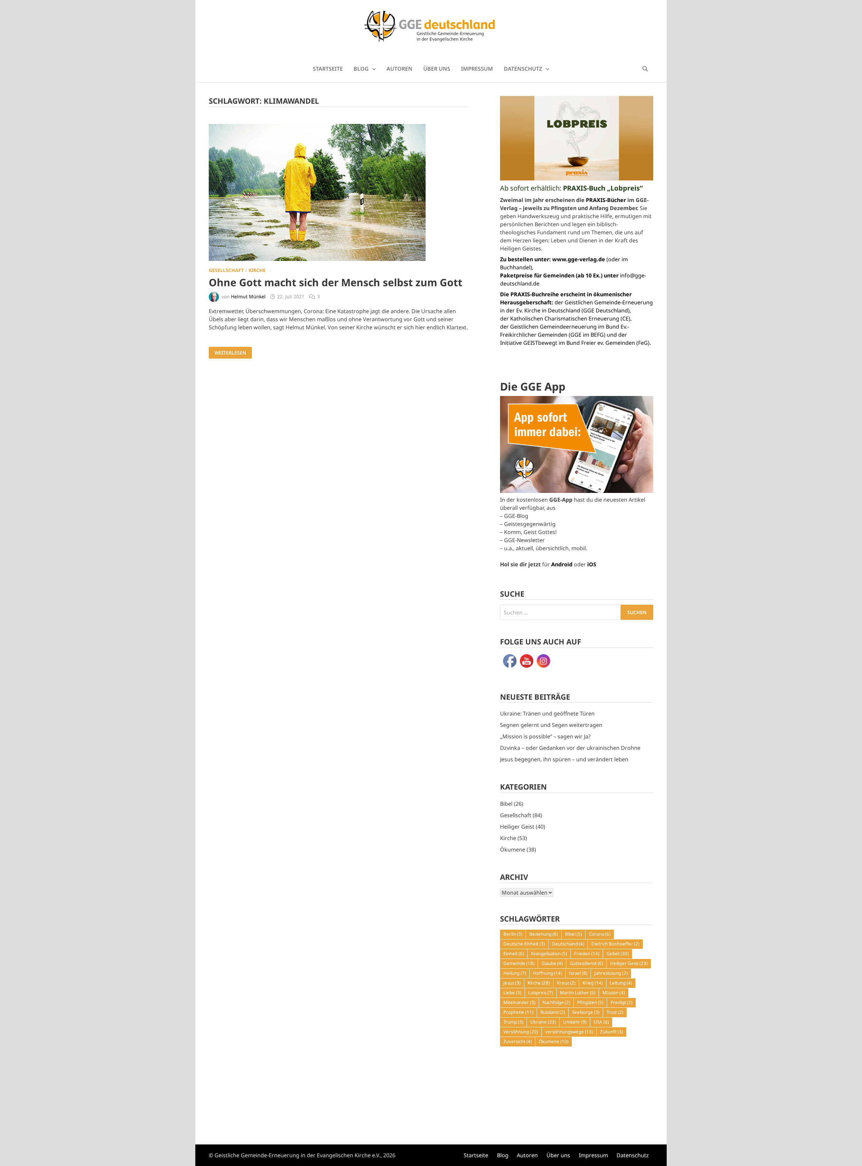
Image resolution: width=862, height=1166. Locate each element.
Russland (552, 1012)
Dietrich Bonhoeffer (615, 944)
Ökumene (512, 849)
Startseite (328, 68)
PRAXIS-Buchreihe (534, 294)
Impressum (477, 68)
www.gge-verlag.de (578, 259)
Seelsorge (585, 1012)
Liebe (512, 993)
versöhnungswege (569, 1032)
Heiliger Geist (517, 826)
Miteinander (519, 1002)
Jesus (512, 983)
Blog (361, 68)
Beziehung (543, 934)
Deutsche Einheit (524, 944)
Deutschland (568, 944)
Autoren (399, 68)
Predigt (621, 1002)
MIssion (613, 993)
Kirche (257, 270)
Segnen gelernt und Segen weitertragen (551, 725)
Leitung (621, 983)
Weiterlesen (230, 353)
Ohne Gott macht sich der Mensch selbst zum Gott (335, 282)
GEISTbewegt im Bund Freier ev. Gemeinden (579, 342)
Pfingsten (590, 1002)
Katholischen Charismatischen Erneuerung (564, 318)
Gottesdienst (586, 963)
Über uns (436, 68)
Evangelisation (549, 954)
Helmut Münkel (248, 296)
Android (561, 564)
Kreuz (566, 983)
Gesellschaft (226, 270)
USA (601, 1022)
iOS (591, 564)
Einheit (513, 954)
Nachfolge (556, 1002)
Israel (578, 973)
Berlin (512, 934)
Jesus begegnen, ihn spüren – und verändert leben (564, 759)
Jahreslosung (611, 973)
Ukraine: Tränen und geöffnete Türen (547, 713)
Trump (513, 1022)
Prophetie (518, 1012)
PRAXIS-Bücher (606, 200)
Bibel (506, 803)
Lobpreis (540, 993)
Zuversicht (517, 1041)
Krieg (593, 983)
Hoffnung (547, 973)
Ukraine (543, 1022)
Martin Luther (577, 993)
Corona (599, 934)
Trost (614, 1012)
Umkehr (575, 1022)
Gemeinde (518, 963)
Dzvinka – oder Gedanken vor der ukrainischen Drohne (570, 748)
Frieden (586, 954)
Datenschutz (523, 68)
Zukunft (611, 1032)
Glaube (552, 963)
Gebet (617, 954)
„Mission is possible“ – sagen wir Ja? (545, 736)
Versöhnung (520, 1032)
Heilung (514, 973)
